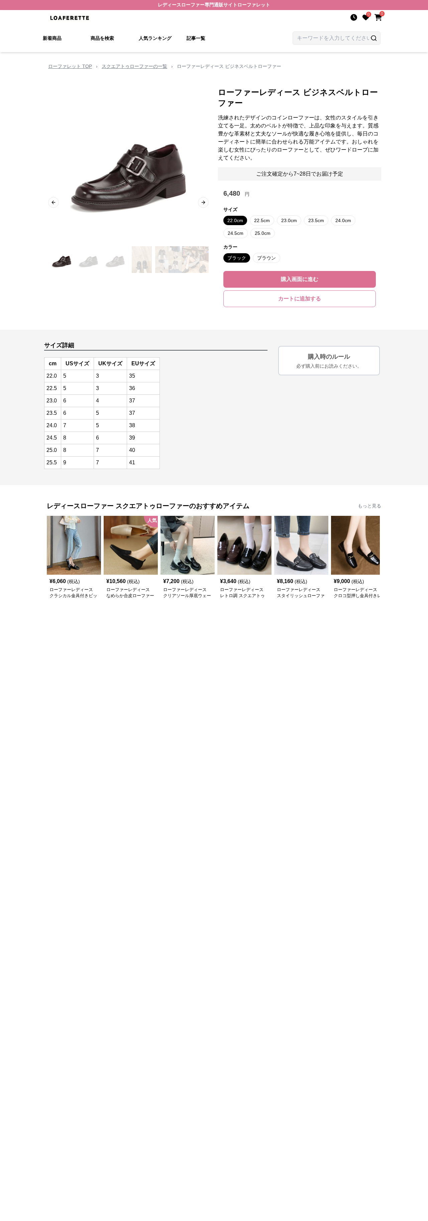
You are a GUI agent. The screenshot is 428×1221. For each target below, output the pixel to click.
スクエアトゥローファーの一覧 (134, 66)
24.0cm (343, 220)
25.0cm (263, 233)
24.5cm (235, 233)
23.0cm (289, 220)
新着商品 (52, 38)
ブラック (236, 258)
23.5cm (316, 220)
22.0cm (235, 220)
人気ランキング (155, 38)
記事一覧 (196, 38)
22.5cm (262, 220)
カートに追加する (299, 298)
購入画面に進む (299, 279)
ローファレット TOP (70, 66)
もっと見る (369, 505)
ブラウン (266, 258)
